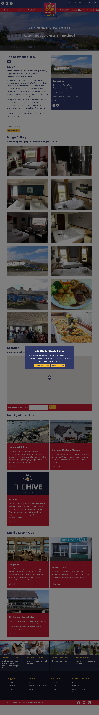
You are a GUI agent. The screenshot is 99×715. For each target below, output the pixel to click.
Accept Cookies (58, 365)
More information (53, 361)
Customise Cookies (42, 365)
